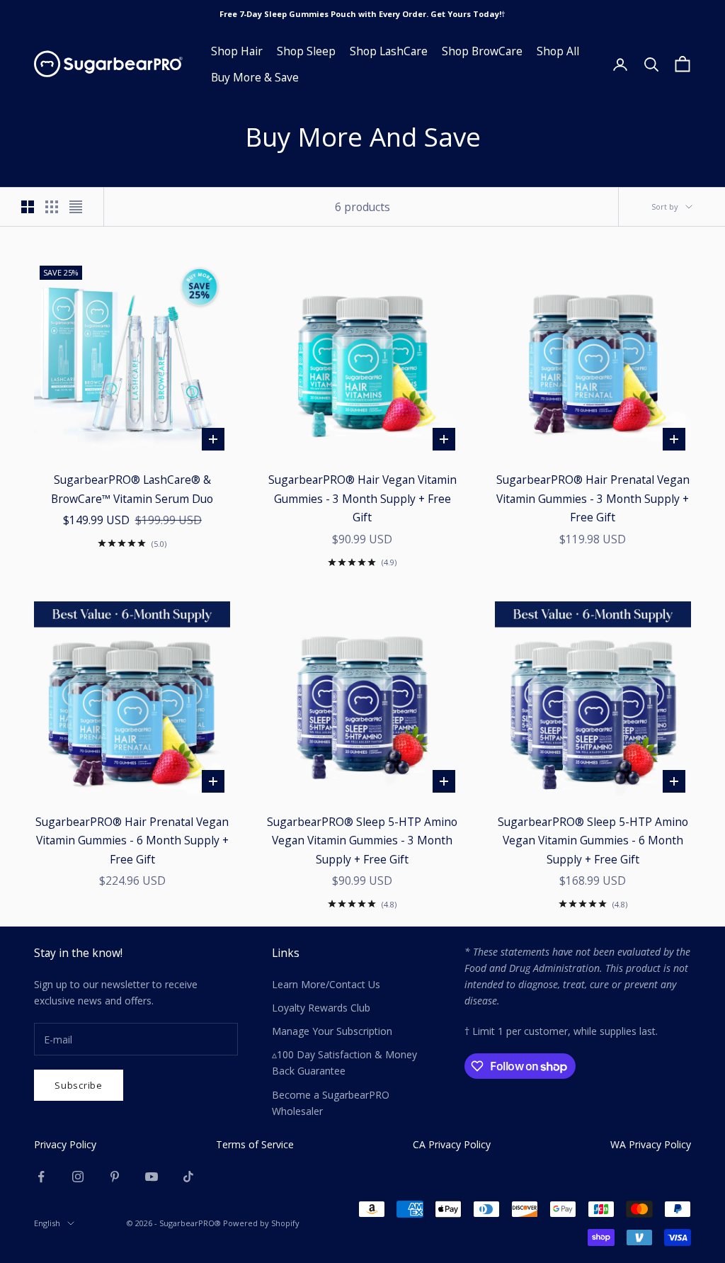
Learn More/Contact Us (326, 984)
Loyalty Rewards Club (321, 1007)
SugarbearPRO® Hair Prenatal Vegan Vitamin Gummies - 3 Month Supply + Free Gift (593, 498)
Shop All (558, 51)
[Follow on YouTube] (151, 1176)
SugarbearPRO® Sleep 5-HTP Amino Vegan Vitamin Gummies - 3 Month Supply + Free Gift (362, 840)
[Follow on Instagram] (78, 1176)
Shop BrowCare (482, 51)
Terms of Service (255, 1144)
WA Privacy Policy (650, 1144)
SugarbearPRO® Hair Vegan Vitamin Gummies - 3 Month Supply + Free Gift (362, 498)
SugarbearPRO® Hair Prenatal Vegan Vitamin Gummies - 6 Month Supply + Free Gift (132, 840)
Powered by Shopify (261, 1223)
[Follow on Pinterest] (115, 1176)
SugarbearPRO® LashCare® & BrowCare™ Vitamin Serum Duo (132, 489)
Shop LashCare (389, 51)
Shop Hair (237, 51)
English (47, 1223)
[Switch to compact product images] (75, 207)
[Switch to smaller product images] (51, 207)
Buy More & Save (255, 77)
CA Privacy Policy (452, 1144)
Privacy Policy (65, 1144)
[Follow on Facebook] (41, 1176)
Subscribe (79, 1085)
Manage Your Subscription (332, 1031)
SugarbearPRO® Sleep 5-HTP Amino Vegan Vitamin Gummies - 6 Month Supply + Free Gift (593, 840)
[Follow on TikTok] (188, 1176)
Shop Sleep (306, 51)
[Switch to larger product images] (27, 207)
